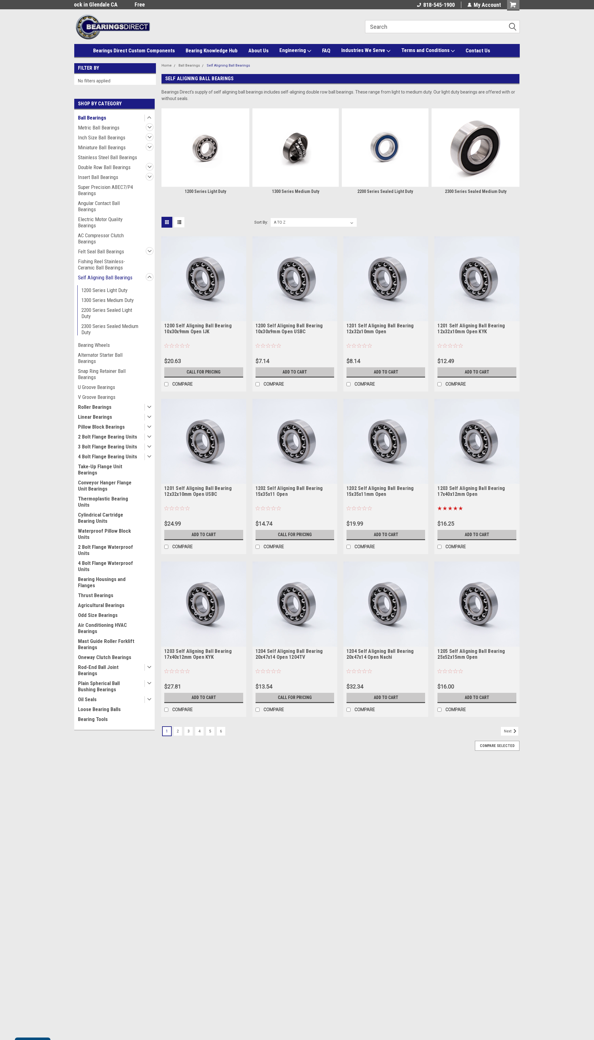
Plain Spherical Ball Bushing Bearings (99, 686)
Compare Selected (497, 746)
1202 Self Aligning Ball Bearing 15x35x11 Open (289, 491)
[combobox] (442, 26)
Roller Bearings (94, 407)
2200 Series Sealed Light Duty (106, 313)
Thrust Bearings (95, 595)
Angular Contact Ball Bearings (99, 206)
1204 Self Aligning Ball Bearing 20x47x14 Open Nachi (380, 654)
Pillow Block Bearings (101, 427)
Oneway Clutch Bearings (104, 657)
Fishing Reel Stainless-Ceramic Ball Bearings (101, 264)
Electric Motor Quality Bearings (100, 222)
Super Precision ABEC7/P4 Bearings (105, 190)
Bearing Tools (93, 719)
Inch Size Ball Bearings (101, 137)
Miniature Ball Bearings (102, 147)
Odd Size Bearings (98, 615)
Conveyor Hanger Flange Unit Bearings (104, 485)
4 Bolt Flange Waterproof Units (105, 566)
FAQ (326, 50)
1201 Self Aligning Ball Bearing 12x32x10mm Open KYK (471, 328)
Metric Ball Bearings (98, 128)
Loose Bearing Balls (99, 709)
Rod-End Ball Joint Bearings (98, 670)
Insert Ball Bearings (98, 177)
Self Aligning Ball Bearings (105, 277)
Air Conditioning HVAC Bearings (102, 628)
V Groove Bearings (96, 397)
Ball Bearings (92, 118)
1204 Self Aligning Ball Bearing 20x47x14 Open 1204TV (289, 654)
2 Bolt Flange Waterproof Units (105, 550)
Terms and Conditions (426, 50)
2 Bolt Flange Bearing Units (107, 437)
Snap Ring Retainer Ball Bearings (102, 374)
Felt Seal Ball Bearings (101, 251)
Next (508, 731)
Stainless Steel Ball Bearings (107, 157)
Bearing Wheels (94, 345)
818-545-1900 (439, 5)
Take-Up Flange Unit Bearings (100, 469)
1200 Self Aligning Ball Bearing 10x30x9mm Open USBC (289, 328)
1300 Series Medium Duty (107, 300)
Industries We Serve (363, 50)
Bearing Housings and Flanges (102, 582)
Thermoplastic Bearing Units (103, 502)
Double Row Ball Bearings (104, 167)
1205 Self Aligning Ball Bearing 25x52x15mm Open (471, 654)
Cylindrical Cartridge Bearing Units (100, 518)
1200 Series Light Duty (104, 290)
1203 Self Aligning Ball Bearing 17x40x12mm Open (471, 491)
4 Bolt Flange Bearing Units (107, 456)
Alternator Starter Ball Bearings (100, 358)
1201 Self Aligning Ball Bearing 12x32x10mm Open (380, 328)
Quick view (203, 316)
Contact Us (478, 50)
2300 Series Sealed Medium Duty (109, 329)
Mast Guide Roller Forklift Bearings (106, 644)
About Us (258, 50)
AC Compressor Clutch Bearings (101, 238)
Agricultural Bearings (101, 605)
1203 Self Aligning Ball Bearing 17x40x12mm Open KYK (198, 654)
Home (166, 65)
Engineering (293, 50)
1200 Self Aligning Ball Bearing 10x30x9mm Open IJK (198, 328)
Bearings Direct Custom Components (134, 50)
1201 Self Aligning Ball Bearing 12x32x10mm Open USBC (198, 491)
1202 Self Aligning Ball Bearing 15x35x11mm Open (380, 491)
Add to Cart (294, 371)
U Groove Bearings (96, 387)
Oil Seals (87, 699)
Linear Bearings (95, 417)
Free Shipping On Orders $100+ (109, 4)
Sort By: (261, 222)
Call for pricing (204, 371)
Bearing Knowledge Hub (212, 50)
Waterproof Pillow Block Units (104, 534)
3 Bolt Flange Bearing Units (107, 447)
